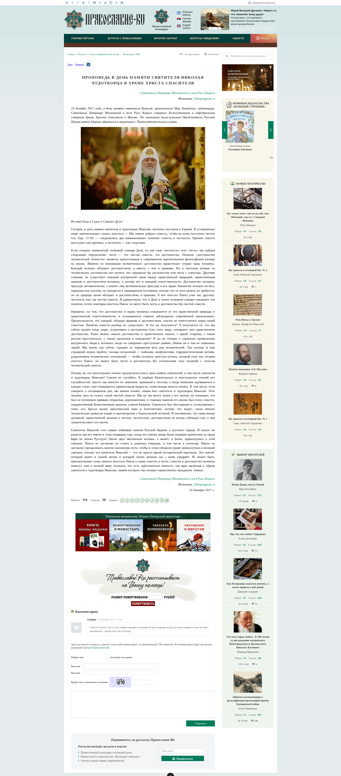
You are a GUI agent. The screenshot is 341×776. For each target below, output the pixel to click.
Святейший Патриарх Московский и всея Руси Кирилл (177, 93)
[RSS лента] (116, 2)
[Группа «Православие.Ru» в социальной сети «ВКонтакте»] (67, 2)
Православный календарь (161, 28)
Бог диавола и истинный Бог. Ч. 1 (248, 419)
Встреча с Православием (124, 38)
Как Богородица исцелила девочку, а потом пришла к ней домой (248, 585)
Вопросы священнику (204, 38)
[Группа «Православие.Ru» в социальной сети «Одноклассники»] (72, 2)
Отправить (200, 723)
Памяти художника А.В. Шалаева (248, 369)
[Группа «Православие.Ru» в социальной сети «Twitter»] (83, 2)
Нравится (79, 64)
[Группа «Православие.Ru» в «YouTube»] (94, 2)
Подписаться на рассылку (264, 2)
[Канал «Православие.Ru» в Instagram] (111, 2)
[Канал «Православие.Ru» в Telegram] (105, 2)
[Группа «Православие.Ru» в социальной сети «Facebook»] (78, 2)
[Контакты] (122, 2)
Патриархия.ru (204, 98)
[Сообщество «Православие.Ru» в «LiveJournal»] (89, 2)
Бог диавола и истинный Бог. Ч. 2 (248, 270)
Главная (71, 54)
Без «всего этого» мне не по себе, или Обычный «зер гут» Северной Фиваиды (248, 217)
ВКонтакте (94, 657)
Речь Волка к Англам (248, 319)
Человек (81, 54)
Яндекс (100, 657)
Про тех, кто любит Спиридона (248, 534)
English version (187, 26)
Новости (238, 38)
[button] (211, 29)
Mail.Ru (107, 657)
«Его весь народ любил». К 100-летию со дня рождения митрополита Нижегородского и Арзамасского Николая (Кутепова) (247, 642)
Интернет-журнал (165, 38)
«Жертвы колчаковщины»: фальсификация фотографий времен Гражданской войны (248, 700)
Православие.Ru (100, 647)
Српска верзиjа (187, 20)
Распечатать (213, 54)
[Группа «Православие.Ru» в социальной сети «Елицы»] (100, 2)
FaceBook (87, 657)
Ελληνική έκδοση (188, 13)
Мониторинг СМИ (131, 54)
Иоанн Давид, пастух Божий (248, 484)
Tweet (69, 64)
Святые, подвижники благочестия (104, 54)
